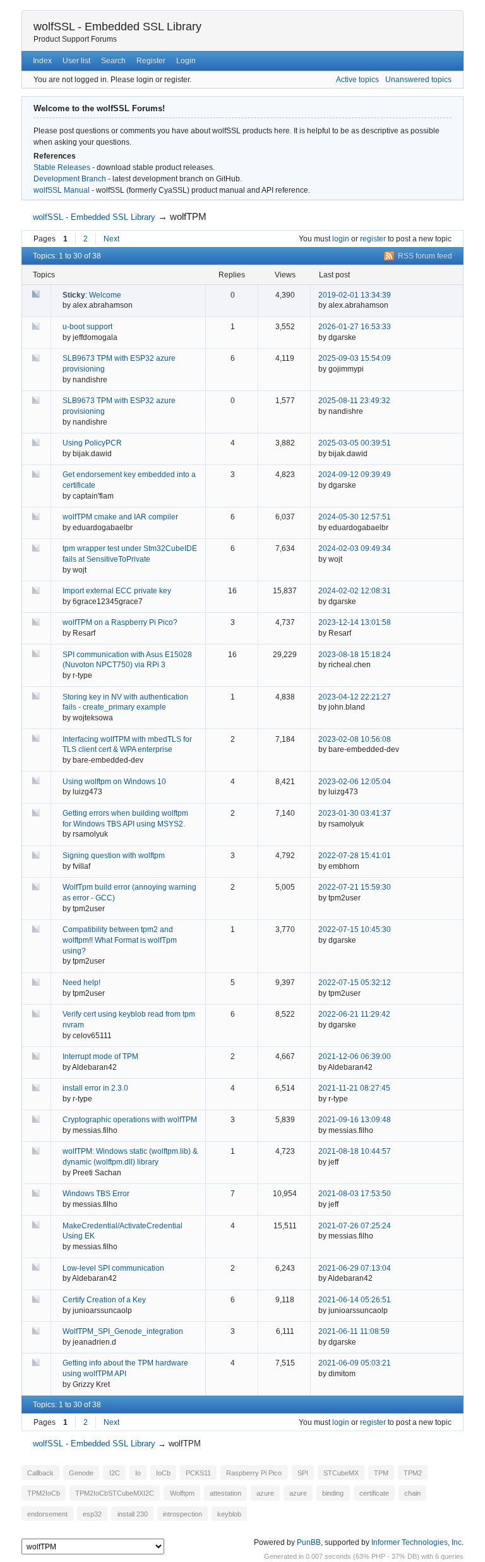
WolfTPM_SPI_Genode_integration (123, 1331)
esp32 (92, 1513)
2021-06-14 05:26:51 (354, 1299)
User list (76, 60)
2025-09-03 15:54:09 (354, 358)
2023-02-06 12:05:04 (354, 781)
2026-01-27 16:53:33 (354, 326)
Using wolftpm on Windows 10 (114, 781)
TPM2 (413, 1473)
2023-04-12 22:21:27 (354, 697)
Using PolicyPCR (92, 443)
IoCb (163, 1473)
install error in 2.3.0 (95, 1088)
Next (111, 238)
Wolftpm (182, 1493)
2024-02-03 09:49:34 (354, 548)
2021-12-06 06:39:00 (354, 1056)
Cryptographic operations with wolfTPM (130, 1119)
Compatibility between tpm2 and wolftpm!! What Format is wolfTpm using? (120, 940)
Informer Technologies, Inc (416, 1542)
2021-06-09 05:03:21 (354, 1363)
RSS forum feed (425, 255)
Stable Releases (61, 167)
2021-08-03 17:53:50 (354, 1193)
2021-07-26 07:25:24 (354, 1225)
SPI (302, 1473)
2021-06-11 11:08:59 (354, 1331)
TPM (381, 1473)
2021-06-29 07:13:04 (354, 1268)
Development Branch (69, 178)
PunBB (309, 1542)
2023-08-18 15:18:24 (354, 654)
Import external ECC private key (117, 590)
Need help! (81, 982)
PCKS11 (198, 1473)
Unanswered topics (418, 79)
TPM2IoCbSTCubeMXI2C (114, 1493)
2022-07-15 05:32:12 (354, 982)
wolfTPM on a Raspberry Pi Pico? (120, 622)
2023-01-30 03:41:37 (354, 813)
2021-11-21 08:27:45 (354, 1088)
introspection (182, 1513)
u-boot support (87, 326)
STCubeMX (341, 1473)
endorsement (47, 1513)
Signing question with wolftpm (114, 855)
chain (412, 1493)
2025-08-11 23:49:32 (354, 400)
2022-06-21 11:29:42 (354, 1014)
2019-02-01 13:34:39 (354, 295)
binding (333, 1493)
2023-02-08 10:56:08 (354, 739)
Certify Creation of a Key (104, 1299)
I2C (114, 1473)
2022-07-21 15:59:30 (354, 887)
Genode (81, 1473)
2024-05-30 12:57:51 (354, 516)
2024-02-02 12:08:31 (354, 590)
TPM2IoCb (43, 1493)
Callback (40, 1473)
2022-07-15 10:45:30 (354, 929)
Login (186, 60)
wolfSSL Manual (61, 190)
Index (42, 60)
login (340, 238)
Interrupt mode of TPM (100, 1056)
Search (113, 60)
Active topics (357, 79)
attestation (225, 1493)
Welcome (105, 295)
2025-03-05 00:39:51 (354, 443)
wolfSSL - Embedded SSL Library (117, 26)
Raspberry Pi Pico (254, 1473)
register (373, 238)
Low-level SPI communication (113, 1268)
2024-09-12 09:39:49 (354, 474)
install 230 (132, 1513)
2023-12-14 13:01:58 (354, 622)
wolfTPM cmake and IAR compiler (120, 516)
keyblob (229, 1513)
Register (150, 60)
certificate (374, 1493)
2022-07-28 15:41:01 (354, 855)
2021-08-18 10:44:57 (354, 1151)
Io (138, 1473)
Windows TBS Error (96, 1193)
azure (265, 1493)
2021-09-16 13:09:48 (354, 1119)
